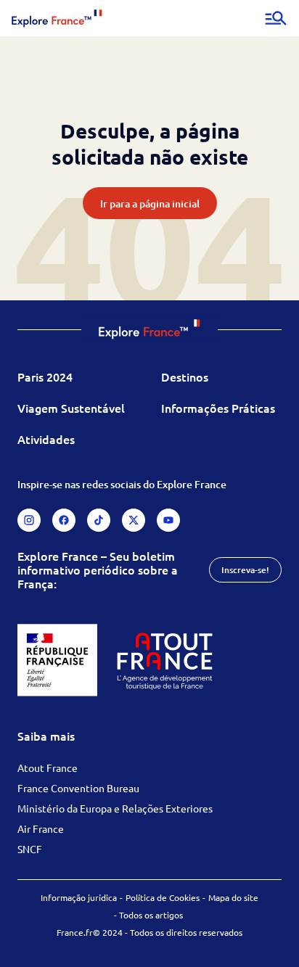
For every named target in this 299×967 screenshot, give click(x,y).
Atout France (47, 767)
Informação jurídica (79, 897)
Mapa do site (233, 897)
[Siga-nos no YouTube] (168, 520)
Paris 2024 (45, 376)
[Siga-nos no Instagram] (29, 520)
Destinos (184, 376)
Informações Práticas (218, 408)
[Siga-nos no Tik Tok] (98, 520)
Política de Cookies (163, 897)
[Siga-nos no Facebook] (63, 520)
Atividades (46, 439)
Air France (40, 828)
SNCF (29, 848)
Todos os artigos (151, 915)
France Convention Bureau (78, 787)
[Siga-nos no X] (133, 520)
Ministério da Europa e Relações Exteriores (115, 808)
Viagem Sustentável (71, 408)
